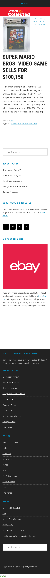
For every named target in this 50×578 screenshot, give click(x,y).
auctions (14, 124)
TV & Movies (7, 493)
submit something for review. (29, 363)
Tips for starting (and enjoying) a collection (19, 536)
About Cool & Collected (11, 508)
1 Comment (40, 24)
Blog (4, 514)
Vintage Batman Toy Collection (16, 186)
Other (5, 470)
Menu (26, 3)
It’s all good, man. (9, 422)
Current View (7, 410)
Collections (7, 454)
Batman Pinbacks (10, 192)
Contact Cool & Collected (12, 519)
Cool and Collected (25, 12)
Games (5, 465)
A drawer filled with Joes (12, 416)
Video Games (32, 124)
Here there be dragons (13, 181)
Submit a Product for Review (13, 530)
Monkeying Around (9, 405)
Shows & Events (9, 482)
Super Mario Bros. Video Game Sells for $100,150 (25, 67)
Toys (11, 121)
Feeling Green (8, 427)
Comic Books (7, 459)
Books (5, 448)
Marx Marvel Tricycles (12, 175)
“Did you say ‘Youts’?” (12, 170)
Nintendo (25, 124)
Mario (19, 124)
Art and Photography (10, 442)
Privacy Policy (8, 525)
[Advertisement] (20, 328)
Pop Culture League (10, 476)
